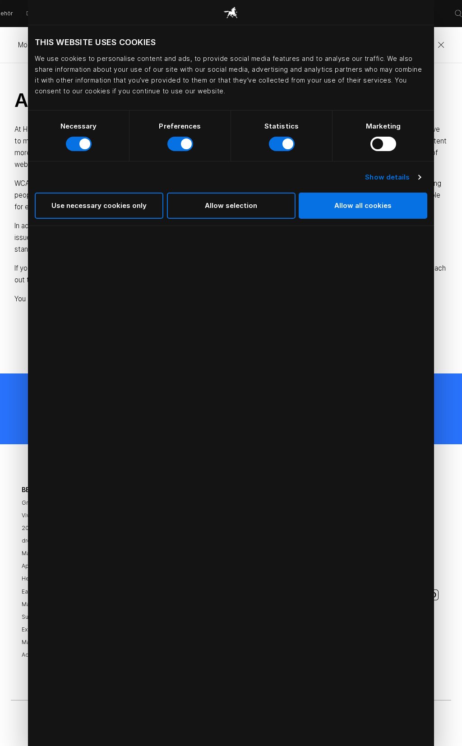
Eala (27, 591)
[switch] (180, 144)
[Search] (458, 13)
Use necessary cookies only (99, 205)
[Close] (441, 45)
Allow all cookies (363, 205)
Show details (387, 177)
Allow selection (231, 205)
